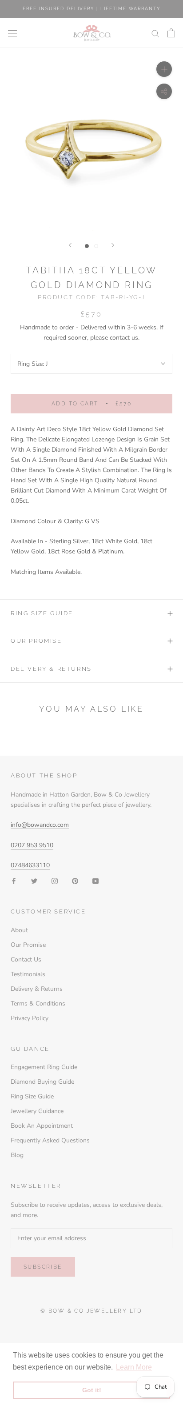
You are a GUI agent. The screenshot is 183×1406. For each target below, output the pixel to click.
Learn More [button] (134, 1367)
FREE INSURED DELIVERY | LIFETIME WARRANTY (91, 8)
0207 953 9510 (32, 845)
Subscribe (43, 1267)
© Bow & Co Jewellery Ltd (91, 1311)
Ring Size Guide (42, 613)
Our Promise (36, 640)
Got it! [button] (91, 1390)
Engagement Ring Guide (44, 1067)
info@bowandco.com (40, 825)
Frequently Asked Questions (50, 1140)
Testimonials (28, 974)
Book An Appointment (42, 1126)
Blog (17, 1155)
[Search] (155, 33)
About (19, 930)
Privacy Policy (29, 1018)
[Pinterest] (75, 880)
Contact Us (26, 959)
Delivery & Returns (51, 668)
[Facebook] (14, 880)
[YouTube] (95, 880)
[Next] (112, 245)
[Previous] (70, 245)
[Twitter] (34, 880)
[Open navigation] (12, 33)
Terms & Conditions (38, 1003)
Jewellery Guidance (37, 1111)
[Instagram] (55, 880)
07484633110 (30, 865)
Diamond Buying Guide (42, 1082)
